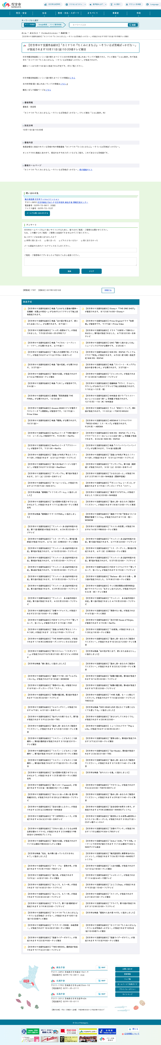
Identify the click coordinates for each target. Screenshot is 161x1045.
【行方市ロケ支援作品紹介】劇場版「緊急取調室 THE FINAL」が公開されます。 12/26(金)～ (50, 397)
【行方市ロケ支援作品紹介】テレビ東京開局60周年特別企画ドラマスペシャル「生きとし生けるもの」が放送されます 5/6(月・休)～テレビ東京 (110, 589)
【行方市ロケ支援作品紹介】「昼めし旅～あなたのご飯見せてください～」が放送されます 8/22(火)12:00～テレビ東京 (110, 667)
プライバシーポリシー (127, 989)
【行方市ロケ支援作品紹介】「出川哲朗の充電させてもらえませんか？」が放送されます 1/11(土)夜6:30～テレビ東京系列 (52, 505)
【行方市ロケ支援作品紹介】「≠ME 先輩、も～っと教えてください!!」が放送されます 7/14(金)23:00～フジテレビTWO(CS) (110, 698)
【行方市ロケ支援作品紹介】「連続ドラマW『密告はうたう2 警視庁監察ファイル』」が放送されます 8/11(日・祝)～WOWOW (111, 517)
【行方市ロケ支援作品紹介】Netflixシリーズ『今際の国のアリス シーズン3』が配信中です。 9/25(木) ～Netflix (52, 434)
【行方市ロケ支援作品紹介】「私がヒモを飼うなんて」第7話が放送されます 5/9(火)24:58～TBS (52, 718)
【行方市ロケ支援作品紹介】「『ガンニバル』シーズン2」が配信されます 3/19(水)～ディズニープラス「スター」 (110, 484)
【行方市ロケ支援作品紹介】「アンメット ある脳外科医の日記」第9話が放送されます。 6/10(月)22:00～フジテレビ (52, 550)
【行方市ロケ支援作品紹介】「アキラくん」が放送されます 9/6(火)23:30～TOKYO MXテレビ (110, 786)
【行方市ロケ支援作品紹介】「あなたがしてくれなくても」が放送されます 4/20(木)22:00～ (110, 718)
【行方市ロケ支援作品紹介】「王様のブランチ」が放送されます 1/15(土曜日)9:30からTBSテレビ (110, 830)
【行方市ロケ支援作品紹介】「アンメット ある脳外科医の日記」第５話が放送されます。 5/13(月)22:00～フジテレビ (52, 578)
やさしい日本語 (135, 4)
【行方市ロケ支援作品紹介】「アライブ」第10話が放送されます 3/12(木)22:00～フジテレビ (110, 905)
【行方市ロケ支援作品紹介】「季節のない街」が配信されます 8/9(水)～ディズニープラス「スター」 (52, 687)
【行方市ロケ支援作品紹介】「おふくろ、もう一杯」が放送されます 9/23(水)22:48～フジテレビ (52, 895)
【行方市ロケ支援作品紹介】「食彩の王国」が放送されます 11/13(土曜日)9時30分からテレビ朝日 (52, 842)
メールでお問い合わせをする (37, 213)
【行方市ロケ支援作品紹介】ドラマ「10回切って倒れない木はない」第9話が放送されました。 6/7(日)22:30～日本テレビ (110, 334)
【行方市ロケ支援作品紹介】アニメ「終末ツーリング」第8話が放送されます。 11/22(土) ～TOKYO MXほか (110, 409)
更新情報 (127, 974)
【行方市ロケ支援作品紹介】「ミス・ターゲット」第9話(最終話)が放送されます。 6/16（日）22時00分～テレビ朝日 (52, 540)
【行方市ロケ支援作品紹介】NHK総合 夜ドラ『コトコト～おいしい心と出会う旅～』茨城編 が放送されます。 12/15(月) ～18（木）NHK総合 (110, 399)
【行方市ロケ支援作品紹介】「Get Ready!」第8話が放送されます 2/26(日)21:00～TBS (110, 752)
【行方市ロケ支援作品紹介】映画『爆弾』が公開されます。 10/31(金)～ (52, 422)
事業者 (115, 13)
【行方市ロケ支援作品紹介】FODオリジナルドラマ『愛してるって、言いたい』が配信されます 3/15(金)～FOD (52, 621)
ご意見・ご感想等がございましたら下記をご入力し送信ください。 (52, 255)
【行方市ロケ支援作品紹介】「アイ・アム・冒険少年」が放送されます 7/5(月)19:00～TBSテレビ (52, 867)
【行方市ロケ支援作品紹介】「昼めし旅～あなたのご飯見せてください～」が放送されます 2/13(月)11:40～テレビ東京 (110, 763)
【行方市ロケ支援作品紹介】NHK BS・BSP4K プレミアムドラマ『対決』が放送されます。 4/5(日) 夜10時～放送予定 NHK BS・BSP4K (110, 355)
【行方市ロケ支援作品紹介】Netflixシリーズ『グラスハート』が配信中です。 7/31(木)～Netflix (52, 447)
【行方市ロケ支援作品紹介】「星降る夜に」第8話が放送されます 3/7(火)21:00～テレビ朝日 (110, 740)
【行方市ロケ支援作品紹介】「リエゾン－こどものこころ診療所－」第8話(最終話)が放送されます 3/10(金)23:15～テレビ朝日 (52, 742)
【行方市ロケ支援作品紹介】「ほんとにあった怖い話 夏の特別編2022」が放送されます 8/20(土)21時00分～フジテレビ (52, 798)
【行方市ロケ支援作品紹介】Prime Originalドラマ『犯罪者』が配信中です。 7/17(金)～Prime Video (109, 322)
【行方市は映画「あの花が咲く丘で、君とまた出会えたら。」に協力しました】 (110, 652)
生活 (44, 13)
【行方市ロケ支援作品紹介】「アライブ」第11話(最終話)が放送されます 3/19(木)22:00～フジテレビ (52, 905)
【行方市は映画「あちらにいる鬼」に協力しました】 (107, 773)
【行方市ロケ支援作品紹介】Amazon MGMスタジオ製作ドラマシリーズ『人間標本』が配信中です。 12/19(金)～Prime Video (52, 411)
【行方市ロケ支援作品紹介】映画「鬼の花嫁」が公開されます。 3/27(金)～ (52, 366)
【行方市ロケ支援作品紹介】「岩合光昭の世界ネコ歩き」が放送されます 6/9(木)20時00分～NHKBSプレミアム (110, 808)
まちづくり (92, 13)
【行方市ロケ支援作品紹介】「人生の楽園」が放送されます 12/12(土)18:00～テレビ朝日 (110, 867)
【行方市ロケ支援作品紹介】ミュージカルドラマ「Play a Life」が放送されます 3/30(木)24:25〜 (109, 727)
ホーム (24, 33)
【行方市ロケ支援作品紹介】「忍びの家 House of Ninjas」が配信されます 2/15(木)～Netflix (110, 621)
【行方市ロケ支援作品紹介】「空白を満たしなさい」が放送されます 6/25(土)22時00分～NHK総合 (52, 808)
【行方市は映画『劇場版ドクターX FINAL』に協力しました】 (51, 515)
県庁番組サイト (86, 170)
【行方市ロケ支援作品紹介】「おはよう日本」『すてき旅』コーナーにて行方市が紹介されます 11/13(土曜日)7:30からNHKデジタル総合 (110, 844)
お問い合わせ (127, 969)
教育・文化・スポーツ (68, 13)
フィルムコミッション (49, 33)
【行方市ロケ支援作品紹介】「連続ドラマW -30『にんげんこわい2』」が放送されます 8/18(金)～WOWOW (52, 677)
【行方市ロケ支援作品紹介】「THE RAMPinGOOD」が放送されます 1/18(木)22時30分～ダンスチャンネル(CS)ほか (52, 640)
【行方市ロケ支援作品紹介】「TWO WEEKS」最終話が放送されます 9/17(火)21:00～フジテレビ (52, 948)
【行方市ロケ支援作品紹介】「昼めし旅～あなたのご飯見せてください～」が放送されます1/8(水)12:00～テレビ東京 (110, 503)
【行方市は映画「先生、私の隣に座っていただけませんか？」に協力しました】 (50, 855)
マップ (102, 967)
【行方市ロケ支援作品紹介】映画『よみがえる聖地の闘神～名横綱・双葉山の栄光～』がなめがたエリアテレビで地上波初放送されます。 (52, 312)
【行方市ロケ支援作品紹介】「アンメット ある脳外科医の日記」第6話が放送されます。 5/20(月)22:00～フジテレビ (52, 568)
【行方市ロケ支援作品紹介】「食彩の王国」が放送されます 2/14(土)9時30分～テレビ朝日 (52, 375)
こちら (72, 78)
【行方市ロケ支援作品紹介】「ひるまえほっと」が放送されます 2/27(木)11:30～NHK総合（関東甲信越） (110, 475)
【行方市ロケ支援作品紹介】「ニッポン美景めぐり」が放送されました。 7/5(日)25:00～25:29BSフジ (52, 332)
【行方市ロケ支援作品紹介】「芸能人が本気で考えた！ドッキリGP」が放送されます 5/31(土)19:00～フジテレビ (110, 456)
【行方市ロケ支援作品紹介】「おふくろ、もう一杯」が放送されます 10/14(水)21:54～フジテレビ (52, 886)
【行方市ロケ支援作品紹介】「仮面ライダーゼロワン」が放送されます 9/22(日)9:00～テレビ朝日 (52, 939)
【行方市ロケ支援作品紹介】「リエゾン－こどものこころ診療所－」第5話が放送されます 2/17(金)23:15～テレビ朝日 (52, 763)
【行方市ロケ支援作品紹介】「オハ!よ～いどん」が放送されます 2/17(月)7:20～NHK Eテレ (52, 484)
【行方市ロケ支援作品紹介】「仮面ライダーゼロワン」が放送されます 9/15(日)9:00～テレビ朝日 (110, 939)
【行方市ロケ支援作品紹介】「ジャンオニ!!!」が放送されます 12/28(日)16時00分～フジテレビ (110, 375)
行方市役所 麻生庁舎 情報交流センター (71, 203)
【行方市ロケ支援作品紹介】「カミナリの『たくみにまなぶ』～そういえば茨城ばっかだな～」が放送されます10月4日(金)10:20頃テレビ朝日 (110, 928)
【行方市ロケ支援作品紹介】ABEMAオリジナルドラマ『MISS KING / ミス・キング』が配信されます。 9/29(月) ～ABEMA (108, 424)
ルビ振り (117, 4)
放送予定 (64, 33)
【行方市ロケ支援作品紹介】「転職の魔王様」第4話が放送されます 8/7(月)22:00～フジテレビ (110, 687)
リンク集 (127, 979)
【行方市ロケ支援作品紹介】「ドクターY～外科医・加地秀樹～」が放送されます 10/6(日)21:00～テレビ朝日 (52, 926)
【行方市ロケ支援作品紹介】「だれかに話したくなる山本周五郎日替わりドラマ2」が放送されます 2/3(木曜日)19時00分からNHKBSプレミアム (52, 832)
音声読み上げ (98, 4)
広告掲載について (131, 1034)
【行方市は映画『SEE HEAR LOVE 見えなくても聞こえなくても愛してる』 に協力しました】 (110, 708)
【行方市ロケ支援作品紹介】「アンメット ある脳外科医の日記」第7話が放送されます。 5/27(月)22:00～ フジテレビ (110, 559)
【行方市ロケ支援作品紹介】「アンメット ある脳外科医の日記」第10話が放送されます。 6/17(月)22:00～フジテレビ (110, 540)
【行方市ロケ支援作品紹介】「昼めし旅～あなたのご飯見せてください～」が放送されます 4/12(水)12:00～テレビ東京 (52, 729)
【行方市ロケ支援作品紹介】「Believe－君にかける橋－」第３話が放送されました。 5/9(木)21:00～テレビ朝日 (110, 578)
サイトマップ (127, 994)
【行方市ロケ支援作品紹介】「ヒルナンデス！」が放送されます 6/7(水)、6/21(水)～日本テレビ (52, 708)
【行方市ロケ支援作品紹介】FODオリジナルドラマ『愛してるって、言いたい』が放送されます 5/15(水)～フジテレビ (110, 568)
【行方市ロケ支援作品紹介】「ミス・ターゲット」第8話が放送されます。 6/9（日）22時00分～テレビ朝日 (110, 550)
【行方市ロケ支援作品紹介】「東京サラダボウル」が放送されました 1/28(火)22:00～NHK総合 (110, 493)
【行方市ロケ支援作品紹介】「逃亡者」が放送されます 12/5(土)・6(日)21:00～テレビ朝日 (50, 876)
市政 (138, 13)
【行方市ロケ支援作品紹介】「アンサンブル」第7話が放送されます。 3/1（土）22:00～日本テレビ (52, 475)
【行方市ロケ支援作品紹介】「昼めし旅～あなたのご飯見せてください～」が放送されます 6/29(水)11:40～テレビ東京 (110, 798)
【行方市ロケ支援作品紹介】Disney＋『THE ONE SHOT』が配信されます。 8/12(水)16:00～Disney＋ (110, 310)
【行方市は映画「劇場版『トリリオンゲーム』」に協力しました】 (52, 493)
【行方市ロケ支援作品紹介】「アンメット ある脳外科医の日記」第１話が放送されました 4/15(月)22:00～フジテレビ (110, 601)
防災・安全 (21, 13)
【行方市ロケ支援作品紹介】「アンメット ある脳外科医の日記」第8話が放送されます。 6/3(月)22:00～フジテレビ (52, 559)
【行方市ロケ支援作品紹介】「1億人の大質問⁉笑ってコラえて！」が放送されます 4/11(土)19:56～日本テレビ (52, 353)
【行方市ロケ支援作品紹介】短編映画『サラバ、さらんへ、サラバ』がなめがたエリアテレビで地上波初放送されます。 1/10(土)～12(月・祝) (110, 387)
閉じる (135, 1029)
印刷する (108, 290)
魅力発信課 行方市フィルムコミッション (42, 199)
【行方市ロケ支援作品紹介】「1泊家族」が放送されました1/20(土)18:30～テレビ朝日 (109, 631)
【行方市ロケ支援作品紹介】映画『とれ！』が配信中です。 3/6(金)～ (52, 385)
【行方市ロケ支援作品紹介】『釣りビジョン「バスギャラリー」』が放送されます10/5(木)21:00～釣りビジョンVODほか (52, 654)
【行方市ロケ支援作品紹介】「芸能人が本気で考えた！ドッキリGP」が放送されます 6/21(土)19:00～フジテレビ (52, 456)
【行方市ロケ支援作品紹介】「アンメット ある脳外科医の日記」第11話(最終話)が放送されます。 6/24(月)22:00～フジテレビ (52, 530)
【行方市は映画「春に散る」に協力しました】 (47, 664)
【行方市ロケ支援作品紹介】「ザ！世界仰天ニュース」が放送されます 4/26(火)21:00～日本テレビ (52, 817)
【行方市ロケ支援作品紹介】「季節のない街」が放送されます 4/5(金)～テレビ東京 (110, 612)
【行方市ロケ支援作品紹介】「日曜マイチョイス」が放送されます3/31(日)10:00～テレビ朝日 (52, 612)
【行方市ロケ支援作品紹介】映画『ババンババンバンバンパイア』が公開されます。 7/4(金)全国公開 (110, 447)
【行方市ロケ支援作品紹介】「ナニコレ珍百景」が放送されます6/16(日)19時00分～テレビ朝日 (110, 528)
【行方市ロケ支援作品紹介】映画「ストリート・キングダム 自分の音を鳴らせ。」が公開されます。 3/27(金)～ (110, 366)
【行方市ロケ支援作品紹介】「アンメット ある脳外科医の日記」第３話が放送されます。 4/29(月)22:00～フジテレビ (52, 587)
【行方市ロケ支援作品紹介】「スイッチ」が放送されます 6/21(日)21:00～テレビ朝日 (109, 895)
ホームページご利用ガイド (127, 984)
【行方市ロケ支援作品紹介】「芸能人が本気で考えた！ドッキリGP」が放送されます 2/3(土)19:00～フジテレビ (52, 631)
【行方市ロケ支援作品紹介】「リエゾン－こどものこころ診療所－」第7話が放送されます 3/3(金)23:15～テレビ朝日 (52, 752)
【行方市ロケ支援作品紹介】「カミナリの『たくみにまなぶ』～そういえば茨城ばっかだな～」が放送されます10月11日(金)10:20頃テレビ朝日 (52, 916)
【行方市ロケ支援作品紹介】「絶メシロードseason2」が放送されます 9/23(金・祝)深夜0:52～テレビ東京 (52, 786)
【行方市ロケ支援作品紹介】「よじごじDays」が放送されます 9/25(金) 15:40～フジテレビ (110, 886)
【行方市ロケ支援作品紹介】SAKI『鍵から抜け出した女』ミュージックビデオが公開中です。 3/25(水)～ (110, 344)
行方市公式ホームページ (11, 5)
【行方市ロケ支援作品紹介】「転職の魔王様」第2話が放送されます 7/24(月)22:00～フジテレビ (52, 696)
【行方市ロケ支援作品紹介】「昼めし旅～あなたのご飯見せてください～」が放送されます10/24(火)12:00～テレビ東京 (110, 642)
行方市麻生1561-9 (45, 203)
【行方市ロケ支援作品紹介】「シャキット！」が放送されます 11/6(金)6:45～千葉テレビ (110, 876)
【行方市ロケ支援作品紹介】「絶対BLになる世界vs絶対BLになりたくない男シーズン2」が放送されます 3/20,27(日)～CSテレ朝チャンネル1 (110, 819)
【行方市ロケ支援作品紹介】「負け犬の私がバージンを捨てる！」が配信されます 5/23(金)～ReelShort (52, 465)
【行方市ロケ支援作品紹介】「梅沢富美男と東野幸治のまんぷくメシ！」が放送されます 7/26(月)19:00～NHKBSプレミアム (110, 857)
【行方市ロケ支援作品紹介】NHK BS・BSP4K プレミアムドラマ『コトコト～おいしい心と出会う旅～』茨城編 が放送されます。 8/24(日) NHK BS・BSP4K (110, 436)
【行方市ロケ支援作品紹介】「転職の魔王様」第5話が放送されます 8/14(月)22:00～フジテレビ (110, 677)
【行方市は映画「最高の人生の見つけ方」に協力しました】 (110, 913)
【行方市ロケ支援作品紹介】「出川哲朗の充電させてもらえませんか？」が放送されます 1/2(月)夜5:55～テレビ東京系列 (52, 776)
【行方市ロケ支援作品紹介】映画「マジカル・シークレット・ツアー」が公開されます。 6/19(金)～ (51, 344)
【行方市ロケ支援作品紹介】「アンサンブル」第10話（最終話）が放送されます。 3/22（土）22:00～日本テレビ (110, 465)
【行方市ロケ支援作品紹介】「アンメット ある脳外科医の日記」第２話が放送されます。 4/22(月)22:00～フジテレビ (52, 601)
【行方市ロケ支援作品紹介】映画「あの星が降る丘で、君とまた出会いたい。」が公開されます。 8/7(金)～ (52, 322)
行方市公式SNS (54, 4)
